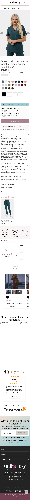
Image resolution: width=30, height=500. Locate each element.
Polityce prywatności (14, 442)
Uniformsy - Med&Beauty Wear (17, 488)
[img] (6, 67)
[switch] (4, 111)
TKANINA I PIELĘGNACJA (7, 184)
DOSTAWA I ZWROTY (6, 188)
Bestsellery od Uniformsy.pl (19, 7)
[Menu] (2, 2)
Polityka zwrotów (17, 490)
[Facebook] (14, 482)
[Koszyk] (28, 2)
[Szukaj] (5, 2)
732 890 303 (12, 479)
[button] (28, 33)
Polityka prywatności (8, 490)
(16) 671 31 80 (19, 479)
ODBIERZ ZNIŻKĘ (22, 433)
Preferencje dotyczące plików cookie (18, 490)
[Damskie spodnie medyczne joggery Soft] (7, 209)
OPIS (2, 134)
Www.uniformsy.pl (6, 7)
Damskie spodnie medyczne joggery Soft (6, 220)
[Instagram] (16, 482)
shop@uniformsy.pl (16, 476)
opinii (19, 373)
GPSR (2, 191)
